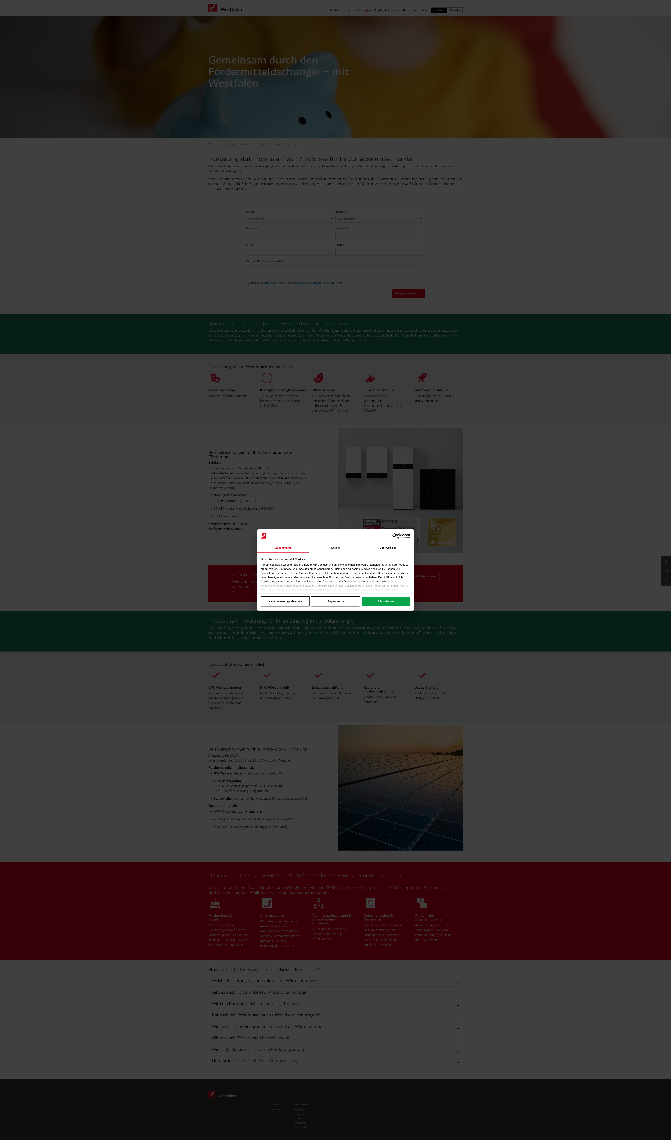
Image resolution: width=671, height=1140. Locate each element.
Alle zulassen (386, 601)
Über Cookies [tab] (388, 547)
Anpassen (333, 601)
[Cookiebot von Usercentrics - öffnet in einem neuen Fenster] (395, 536)
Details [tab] (335, 547)
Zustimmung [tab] (283, 547)
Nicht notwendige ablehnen (285, 601)
